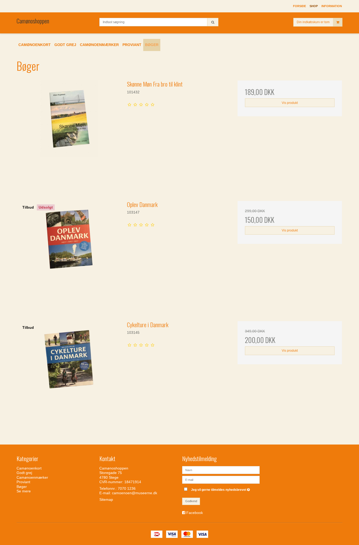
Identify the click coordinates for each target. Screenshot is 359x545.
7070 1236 (127, 488)
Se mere (24, 491)
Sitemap (106, 499)
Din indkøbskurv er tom (313, 22)
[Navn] (221, 469)
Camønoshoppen (33, 20)
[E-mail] (221, 479)
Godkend (191, 501)
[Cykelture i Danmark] (69, 373)
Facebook (194, 513)
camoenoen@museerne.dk (134, 493)
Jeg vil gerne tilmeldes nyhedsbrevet (221, 489)
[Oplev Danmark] (69, 253)
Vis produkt (290, 103)
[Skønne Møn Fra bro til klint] (69, 132)
